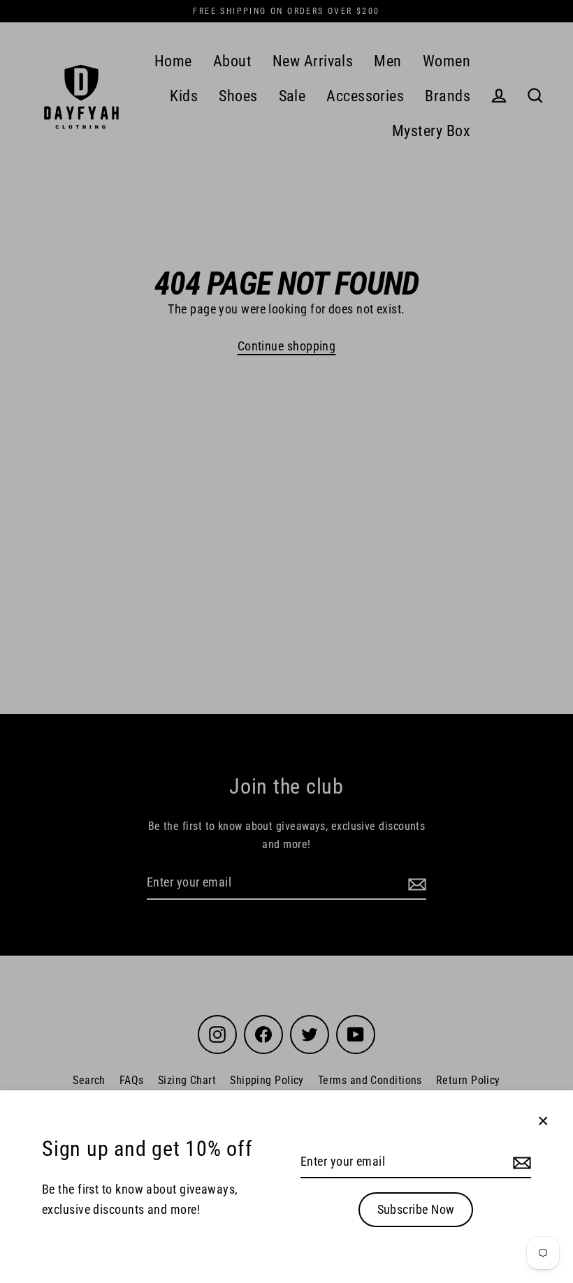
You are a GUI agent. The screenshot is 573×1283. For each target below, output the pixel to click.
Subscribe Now (416, 1209)
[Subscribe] (520, 1162)
